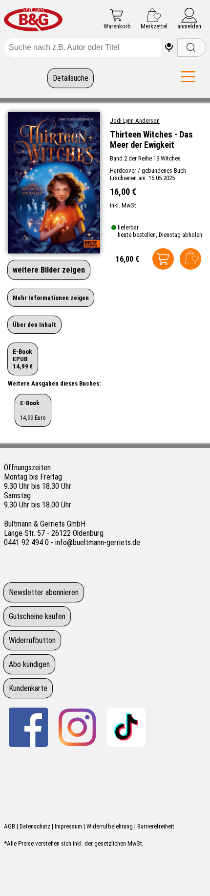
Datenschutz (35, 826)
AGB (9, 826)
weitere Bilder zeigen (49, 270)
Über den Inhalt (34, 324)
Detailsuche (70, 78)
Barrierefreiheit (155, 826)
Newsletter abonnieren (44, 592)
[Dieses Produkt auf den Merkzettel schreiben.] (190, 259)
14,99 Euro (33, 410)
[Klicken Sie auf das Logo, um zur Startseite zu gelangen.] (33, 20)
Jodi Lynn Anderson (135, 120)
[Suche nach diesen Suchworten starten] (191, 47)
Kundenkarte (28, 688)
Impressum (68, 826)
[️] (169, 47)
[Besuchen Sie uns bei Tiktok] (126, 727)
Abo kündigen (29, 664)
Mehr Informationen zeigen (51, 297)
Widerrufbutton (32, 640)
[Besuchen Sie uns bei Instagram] (77, 727)
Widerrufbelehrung (109, 826)
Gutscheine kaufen (37, 616)
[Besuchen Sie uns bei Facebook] (28, 727)
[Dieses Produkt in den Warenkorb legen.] (163, 259)
